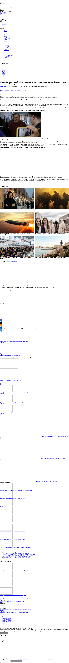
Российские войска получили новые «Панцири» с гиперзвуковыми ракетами (13, 353)
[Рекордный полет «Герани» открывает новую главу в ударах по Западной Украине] (9, 340)
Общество (6, 36)
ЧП (10, 90)
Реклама (3, 617)
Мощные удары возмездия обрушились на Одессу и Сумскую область (12, 290)
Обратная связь (3, 13)
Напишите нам (5, 615)
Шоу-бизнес (6, 50)
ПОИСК (3, 21)
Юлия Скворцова (17, 90)
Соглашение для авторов (6, 622)
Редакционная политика (6, 621)
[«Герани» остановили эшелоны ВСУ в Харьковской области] (18, 481)
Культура (6, 33)
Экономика (4, 24)
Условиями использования (22, 659)
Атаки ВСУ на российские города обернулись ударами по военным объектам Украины (15, 285)
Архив (3, 624)
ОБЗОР (3, 19)
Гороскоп (3, 641)
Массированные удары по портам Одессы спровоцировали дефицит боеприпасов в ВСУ (19, 554)
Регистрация (4, 12)
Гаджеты (7, 46)
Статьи (5, 41)
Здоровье (4, 73)
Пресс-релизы (8, 43)
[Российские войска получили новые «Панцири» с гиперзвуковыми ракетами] (9, 352)
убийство (7, 90)
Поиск (3, 2)
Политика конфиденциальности (7, 619)
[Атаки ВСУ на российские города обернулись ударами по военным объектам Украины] (19, 284)
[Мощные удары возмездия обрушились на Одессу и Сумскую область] (9, 302)
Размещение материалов (6, 620)
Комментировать (15, 261)
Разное (5, 39)
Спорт (5, 40)
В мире (3, 26)
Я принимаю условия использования (8, 658)
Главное (3, 69)
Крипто (7, 54)
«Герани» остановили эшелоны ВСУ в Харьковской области (46, 481)
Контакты (4, 616)
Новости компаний (9, 42)
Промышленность (9, 55)
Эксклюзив (6, 57)
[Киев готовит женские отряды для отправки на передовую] (9, 368)
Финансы (8, 56)
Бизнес (3, 70)
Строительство (7, 44)
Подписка (4, 623)
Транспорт (8, 52)
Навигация (4, 0)
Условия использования (6, 618)
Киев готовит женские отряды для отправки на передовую (10, 355)
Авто (5, 30)
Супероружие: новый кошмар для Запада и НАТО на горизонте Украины (16, 553)
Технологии (6, 45)
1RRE (51, 659)
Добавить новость (3, 14)
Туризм (5, 49)
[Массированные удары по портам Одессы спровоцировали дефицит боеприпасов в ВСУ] (9, 326)
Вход (1, 12)
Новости (1, 638)
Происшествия (7, 38)
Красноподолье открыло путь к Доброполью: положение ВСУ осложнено (17, 557)
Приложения (8, 48)
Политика (4, 25)
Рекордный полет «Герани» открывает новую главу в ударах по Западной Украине (14, 341)
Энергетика (8, 53)
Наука (5, 34)
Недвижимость (7, 35)
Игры (7, 47)
